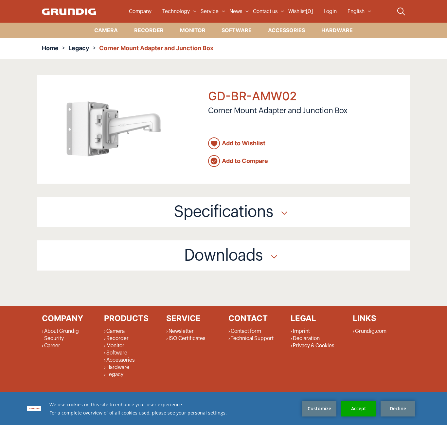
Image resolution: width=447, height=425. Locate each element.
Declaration (306, 338)
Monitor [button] (193, 30)
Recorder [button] (149, 30)
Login (330, 11)
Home (50, 48)
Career (52, 345)
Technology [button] (176, 11)
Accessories (120, 360)
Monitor (115, 345)
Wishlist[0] (300, 11)
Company (140, 11)
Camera (115, 331)
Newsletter (181, 331)
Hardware (117, 367)
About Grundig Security (61, 335)
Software (116, 352)
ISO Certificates (187, 338)
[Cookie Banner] (223, 408)
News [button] (235, 11)
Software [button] (237, 30)
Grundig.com (370, 331)
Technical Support (252, 338)
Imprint (301, 331)
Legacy (78, 48)
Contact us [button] (265, 11)
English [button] (356, 11)
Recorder (117, 338)
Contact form (246, 331)
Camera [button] (106, 30)
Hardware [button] (337, 30)
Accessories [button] (286, 30)
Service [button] (210, 11)
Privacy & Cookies (313, 345)
